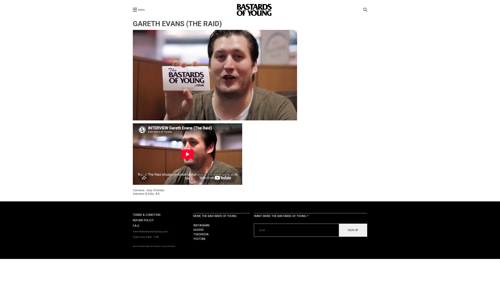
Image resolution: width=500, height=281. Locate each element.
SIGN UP (353, 230)
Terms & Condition (146, 215)
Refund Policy (143, 220)
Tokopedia (201, 234)
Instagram (201, 225)
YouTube (199, 239)
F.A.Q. (136, 226)
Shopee (198, 230)
